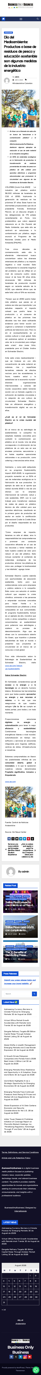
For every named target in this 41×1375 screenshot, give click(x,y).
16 (36, 1286)
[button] (38, 19)
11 (9, 1286)
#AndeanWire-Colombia (22, 83)
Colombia (19, 896)
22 (31, 1292)
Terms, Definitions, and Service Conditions (20, 1152)
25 (9, 1297)
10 (4, 1286)
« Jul (4, 1310)
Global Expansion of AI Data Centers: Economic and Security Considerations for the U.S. (20, 1108)
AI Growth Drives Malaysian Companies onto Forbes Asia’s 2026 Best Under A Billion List (20, 1058)
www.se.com (10, 782)
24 (4, 1297)
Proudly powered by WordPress (13, 1367)
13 (20, 1286)
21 (25, 1292)
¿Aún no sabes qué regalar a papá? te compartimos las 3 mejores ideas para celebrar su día (27, 850)
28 (25, 1297)
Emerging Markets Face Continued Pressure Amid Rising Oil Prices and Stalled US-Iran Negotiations (20, 1094)
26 (15, 1297)
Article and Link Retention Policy (16, 1158)
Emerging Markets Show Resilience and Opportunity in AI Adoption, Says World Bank (20, 1072)
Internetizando (20, 1211)
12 (14, 1286)
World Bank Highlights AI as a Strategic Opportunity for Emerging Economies (19, 1083)
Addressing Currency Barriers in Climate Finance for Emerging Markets (18, 1011)
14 (25, 1286)
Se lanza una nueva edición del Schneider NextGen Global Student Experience (14, 849)
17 (4, 1292)
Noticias (26, 896)
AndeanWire (8, 32)
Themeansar (20, 1370)
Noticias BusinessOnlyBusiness (16, 899)
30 (36, 1297)
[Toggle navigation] (20, 19)
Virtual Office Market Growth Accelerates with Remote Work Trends (17, 1022)
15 (31, 1286)
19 (14, 1292)
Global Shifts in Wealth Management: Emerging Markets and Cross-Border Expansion (20, 1047)
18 (9, 1292)
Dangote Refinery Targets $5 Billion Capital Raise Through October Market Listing (19, 1034)
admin (17, 77)
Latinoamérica (20, 946)
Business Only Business (20, 11)
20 (20, 1292)
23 (36, 1292)
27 (20, 1297)
